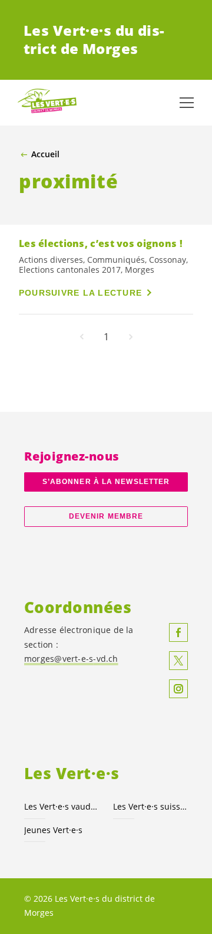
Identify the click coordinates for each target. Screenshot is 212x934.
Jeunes (53, 829)
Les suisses (150, 806)
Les (61, 806)
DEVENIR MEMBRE (106, 516)
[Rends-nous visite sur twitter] (178, 660)
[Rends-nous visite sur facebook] (178, 632)
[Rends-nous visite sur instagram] (178, 688)
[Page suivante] (130, 336)
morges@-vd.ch (71, 658)
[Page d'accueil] (47, 103)
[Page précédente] (82, 336)
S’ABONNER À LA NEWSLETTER (106, 482)
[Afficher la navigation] (187, 103)
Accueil (45, 154)
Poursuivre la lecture (80, 292)
